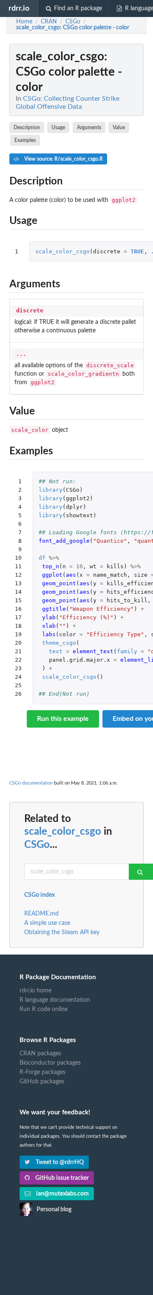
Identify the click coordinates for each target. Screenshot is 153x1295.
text (55, 651)
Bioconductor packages (50, 1063)
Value (119, 127)
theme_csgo (59, 643)
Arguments (89, 127)
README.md (41, 914)
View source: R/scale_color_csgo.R (63, 159)
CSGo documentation (31, 783)
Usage (58, 127)
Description (27, 127)
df (42, 558)
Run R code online (44, 1009)
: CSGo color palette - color (72, 28)
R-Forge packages (42, 1072)
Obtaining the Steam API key (61, 932)
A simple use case (47, 923)
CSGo (37, 845)
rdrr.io (18, 8)
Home (24, 22)
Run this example (63, 718)
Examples (25, 140)
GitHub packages (42, 1082)
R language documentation (55, 1000)
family (127, 651)
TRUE (137, 251)
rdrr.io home (35, 991)
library (50, 490)
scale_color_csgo (62, 251)
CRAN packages (40, 1054)
